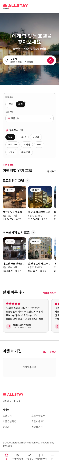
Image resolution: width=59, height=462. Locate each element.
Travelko (7, 445)
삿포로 (11, 152)
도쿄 (10, 137)
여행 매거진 (37, 427)
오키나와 (12, 144)
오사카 (27, 144)
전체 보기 (51, 171)
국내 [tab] (11, 104)
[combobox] (29, 118)
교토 (39, 144)
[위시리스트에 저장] (22, 189)
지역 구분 (9, 97)
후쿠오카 (25, 152)
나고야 (36, 137)
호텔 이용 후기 (38, 421)
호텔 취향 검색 (38, 415)
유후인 (22, 137)
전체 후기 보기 (49, 293)
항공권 (6, 427)
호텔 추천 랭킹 (9, 421)
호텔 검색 (7, 415)
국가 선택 (9, 112)
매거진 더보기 (49, 352)
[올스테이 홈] (15, 6)
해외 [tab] (20, 104)
